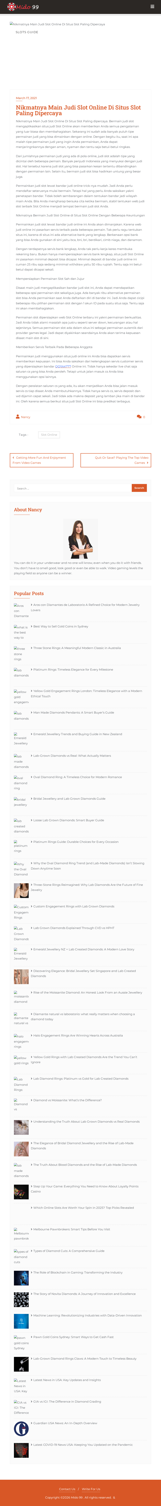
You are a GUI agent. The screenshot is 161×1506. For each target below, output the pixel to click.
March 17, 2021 (26, 98)
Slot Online (49, 435)
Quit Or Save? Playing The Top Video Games (121, 460)
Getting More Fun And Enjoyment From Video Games (39, 460)
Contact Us (67, 1489)
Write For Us (91, 1489)
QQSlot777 (63, 366)
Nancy (25, 417)
